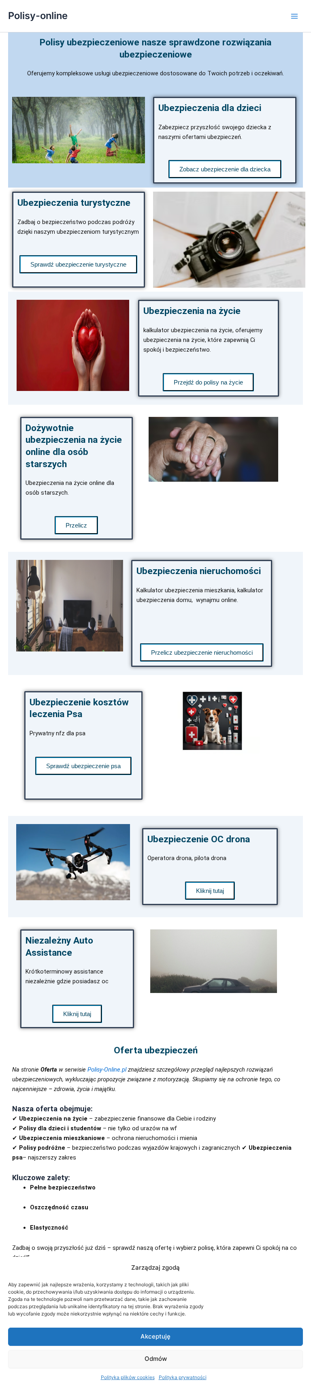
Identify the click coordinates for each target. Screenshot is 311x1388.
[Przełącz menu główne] (294, 16)
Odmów (156, 1358)
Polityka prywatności (183, 1377)
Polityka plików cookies (128, 1377)
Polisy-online (38, 15)
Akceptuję (155, 1336)
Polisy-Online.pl (106, 1069)
